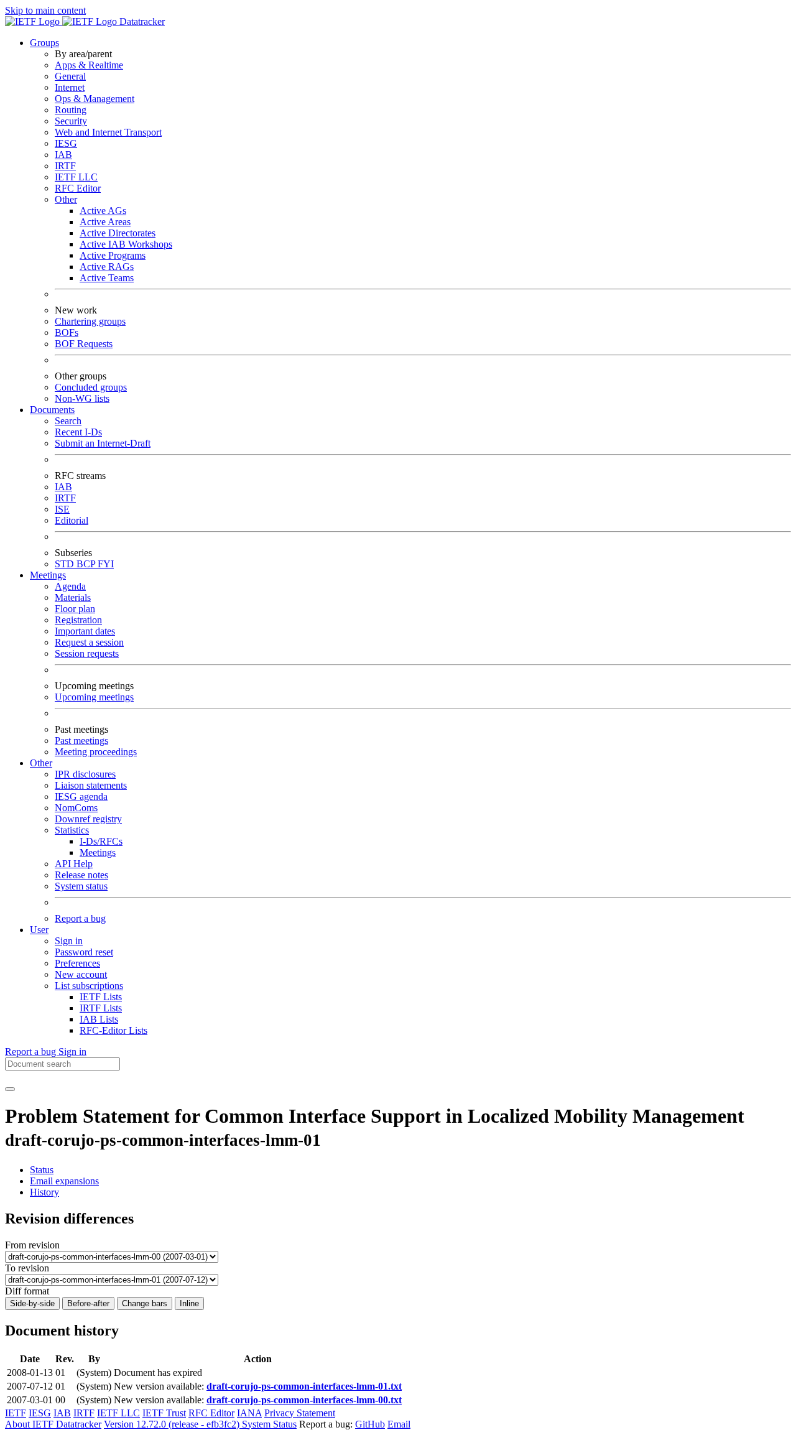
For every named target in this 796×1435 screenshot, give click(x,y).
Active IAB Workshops (126, 244)
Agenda (70, 586)
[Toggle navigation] (10, 1089)
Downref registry (88, 819)
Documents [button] (52, 409)
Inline (189, 1303)
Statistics (72, 830)
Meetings (98, 852)
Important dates (85, 631)
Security (71, 121)
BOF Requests (84, 343)
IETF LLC (76, 177)
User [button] (39, 929)
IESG (66, 143)
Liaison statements (91, 785)
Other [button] (41, 763)
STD (65, 564)
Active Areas (105, 221)
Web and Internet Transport (108, 132)
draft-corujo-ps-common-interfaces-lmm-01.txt (304, 1386)
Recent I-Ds (78, 432)
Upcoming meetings (94, 697)
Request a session (89, 642)
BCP (87, 564)
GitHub (370, 1424)
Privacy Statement (299, 1413)
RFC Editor (78, 188)
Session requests (87, 653)
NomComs (76, 807)
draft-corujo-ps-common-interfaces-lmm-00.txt (304, 1400)
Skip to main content (45, 10)
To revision (27, 1268)
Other (66, 199)
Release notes (81, 875)
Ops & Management (94, 98)
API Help (74, 863)
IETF (15, 1413)
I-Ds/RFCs (101, 841)
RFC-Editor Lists (113, 1030)
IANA (249, 1413)
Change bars (144, 1303)
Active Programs (113, 255)
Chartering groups (90, 321)
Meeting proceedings (96, 751)
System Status (269, 1424)
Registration (78, 620)
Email (398, 1424)
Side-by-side (32, 1303)
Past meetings (81, 740)
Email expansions (64, 1181)
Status (41, 1169)
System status (81, 886)
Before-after (88, 1303)
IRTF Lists (101, 1008)
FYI (106, 564)
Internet (70, 87)
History (44, 1192)
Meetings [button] (48, 575)
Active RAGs (107, 266)
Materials (73, 597)
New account (81, 974)
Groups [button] (44, 42)
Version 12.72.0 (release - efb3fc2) (173, 1424)
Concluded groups (91, 387)
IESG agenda (81, 796)
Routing (70, 109)
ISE (62, 509)
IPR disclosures (85, 774)
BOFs (66, 332)
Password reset (84, 952)
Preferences (77, 963)
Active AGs (103, 210)
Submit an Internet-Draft (102, 443)
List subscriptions (89, 985)
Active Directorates (117, 233)
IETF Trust (164, 1413)
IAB (63, 154)
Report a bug (80, 918)
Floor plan (75, 608)
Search (68, 421)
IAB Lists (99, 1019)
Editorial (71, 520)
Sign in (69, 941)
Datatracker (141, 21)
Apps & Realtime (89, 65)
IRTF (65, 165)
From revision (32, 1245)
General (70, 76)
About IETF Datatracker (53, 1424)
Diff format (27, 1291)
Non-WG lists (82, 398)
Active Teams (107, 277)
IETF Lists (101, 996)
